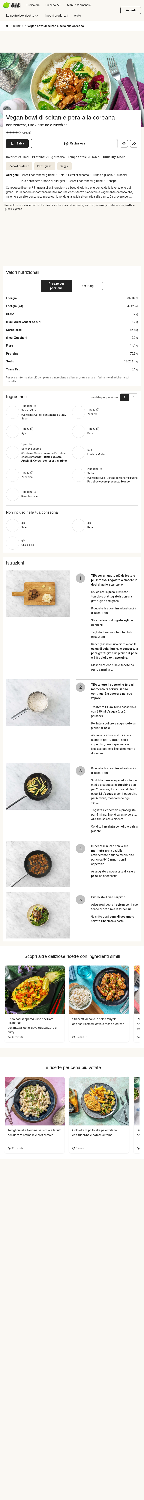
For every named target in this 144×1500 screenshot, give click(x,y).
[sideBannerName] (72, 238)
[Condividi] (134, 143)
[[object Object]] (124, 143)
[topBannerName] (72, 42)
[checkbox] (7, 132)
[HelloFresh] (11, 5)
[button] (72, 397)
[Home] (6, 26)
